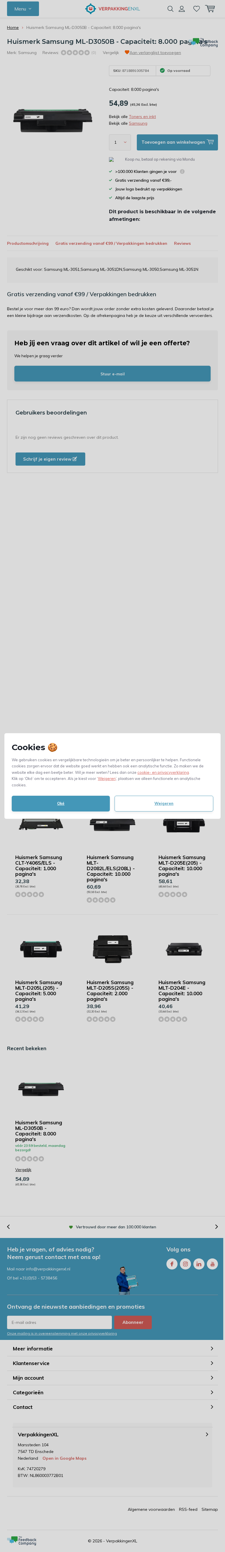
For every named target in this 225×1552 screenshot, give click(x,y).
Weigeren (107, 778)
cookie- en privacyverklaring (163, 772)
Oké (60, 803)
